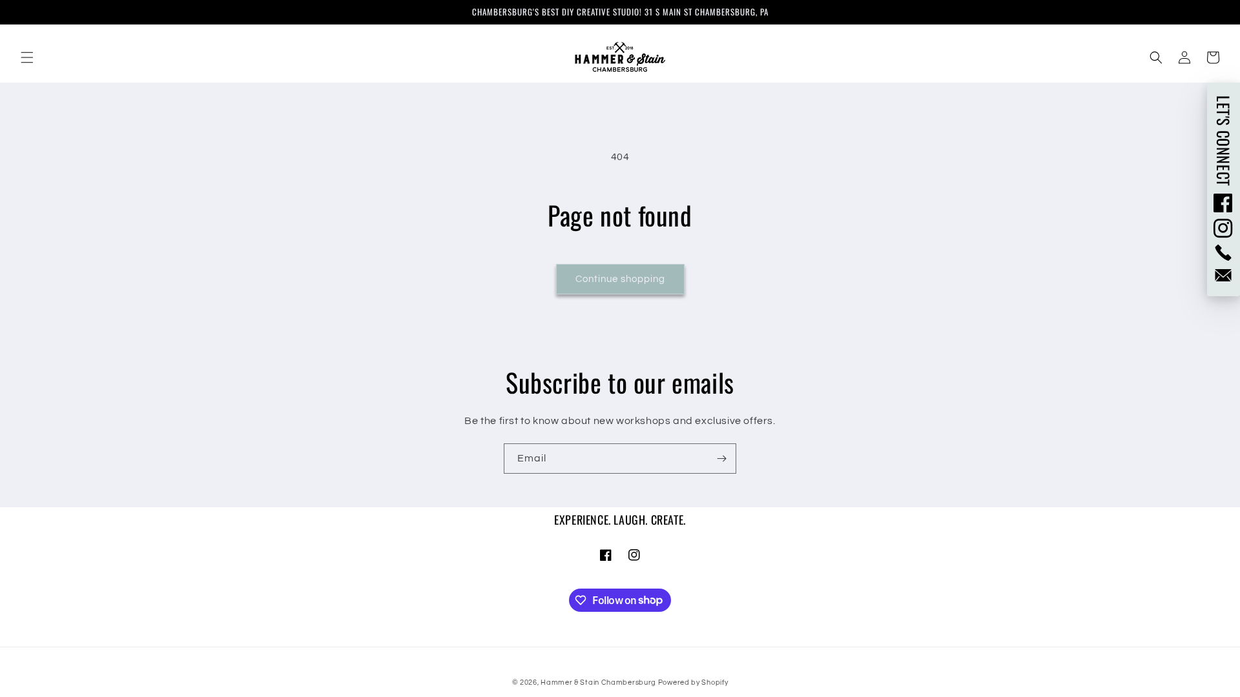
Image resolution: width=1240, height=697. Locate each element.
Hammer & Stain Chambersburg (599, 682)
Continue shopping (620, 279)
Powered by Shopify (693, 682)
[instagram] (1224, 228)
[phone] (1224, 253)
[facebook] (1224, 202)
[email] (1224, 275)
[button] (27, 57)
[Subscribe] (721, 458)
